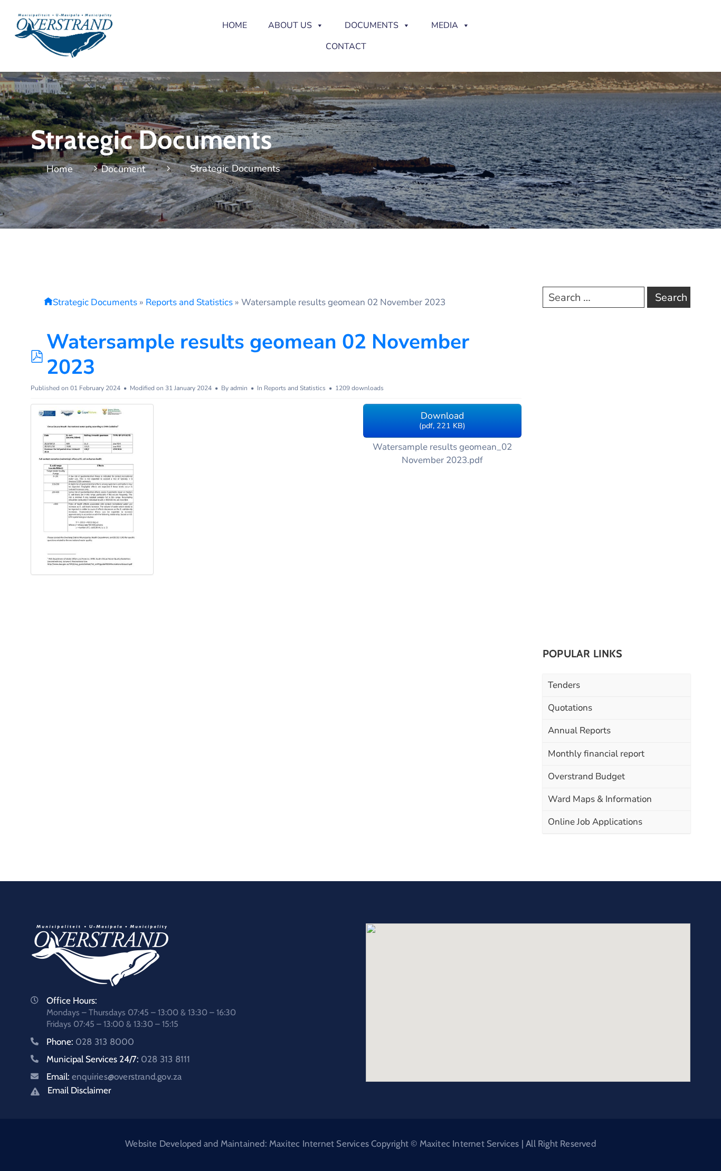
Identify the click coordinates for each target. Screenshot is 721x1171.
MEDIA (444, 25)
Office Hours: (71, 1000)
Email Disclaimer (79, 1090)
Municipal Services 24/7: (118, 1059)
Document (123, 169)
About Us (290, 25)
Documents (372, 25)
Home (234, 25)
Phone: (90, 1041)
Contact (346, 46)
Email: (114, 1076)
